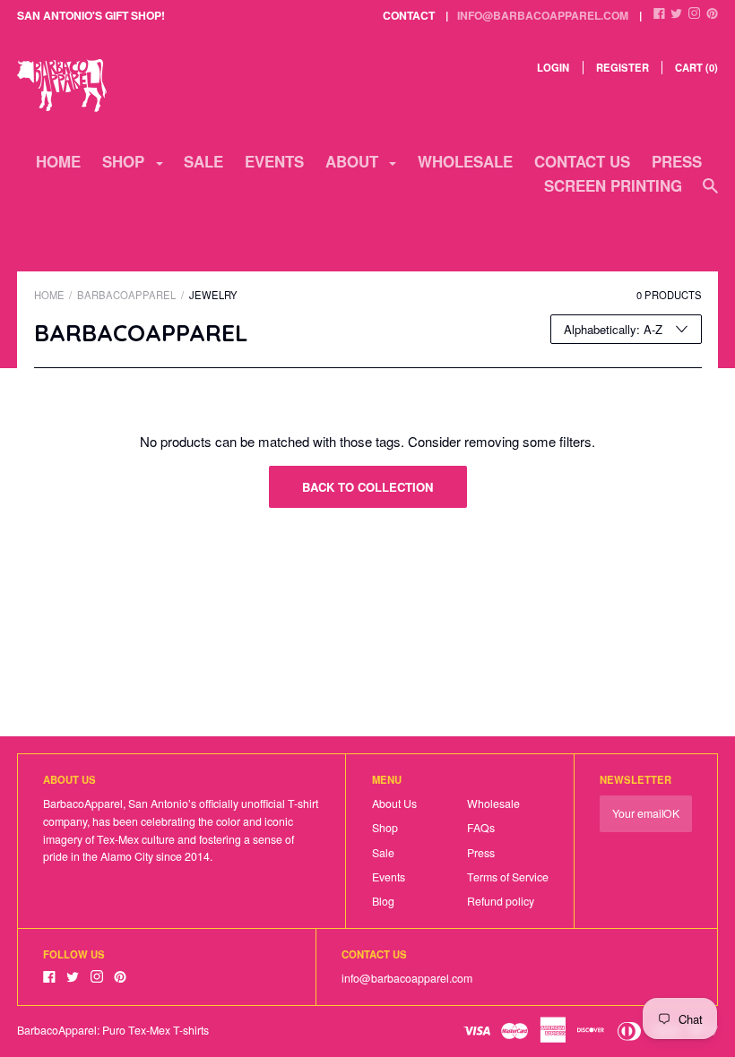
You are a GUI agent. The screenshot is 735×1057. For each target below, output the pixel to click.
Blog (383, 901)
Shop (385, 828)
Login (553, 67)
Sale (203, 161)
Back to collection (367, 486)
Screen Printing (613, 185)
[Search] (710, 193)
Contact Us (582, 161)
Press (677, 161)
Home (58, 161)
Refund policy (500, 901)
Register (622, 67)
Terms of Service (508, 877)
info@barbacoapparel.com (542, 15)
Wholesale (465, 161)
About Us (394, 803)
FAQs (481, 828)
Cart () (696, 67)
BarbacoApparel (126, 295)
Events (274, 161)
